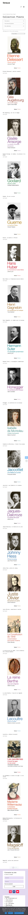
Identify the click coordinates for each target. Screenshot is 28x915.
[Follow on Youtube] (17, 891)
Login (14, 886)
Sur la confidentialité (19, 913)
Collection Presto (9, 14)
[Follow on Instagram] (10, 891)
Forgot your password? (8, 883)
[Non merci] (26, 911)
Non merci (10, 913)
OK (6, 913)
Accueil (4, 14)
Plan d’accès (9, 905)
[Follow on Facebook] (14, 891)
